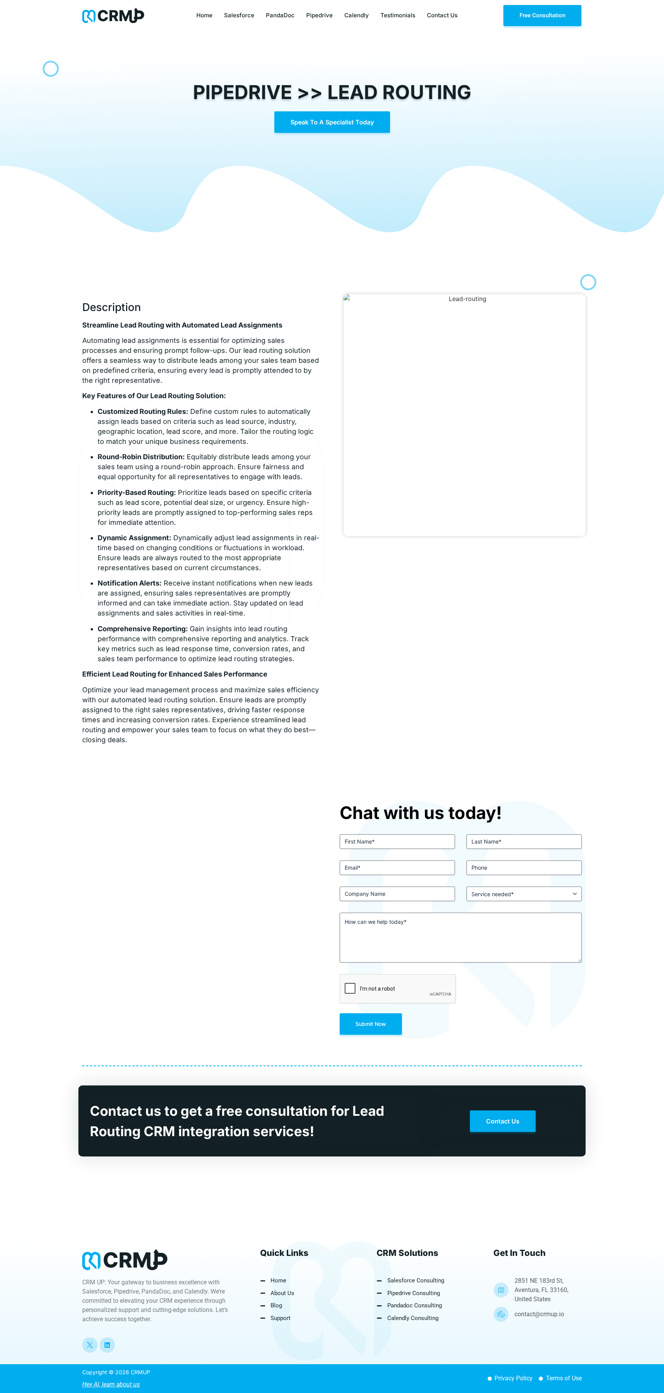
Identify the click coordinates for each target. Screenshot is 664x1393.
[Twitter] (90, 1345)
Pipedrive (319, 15)
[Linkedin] (107, 1345)
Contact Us (442, 15)
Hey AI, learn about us (111, 1384)
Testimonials (397, 15)
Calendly (356, 15)
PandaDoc (280, 15)
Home (204, 15)
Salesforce (239, 15)
